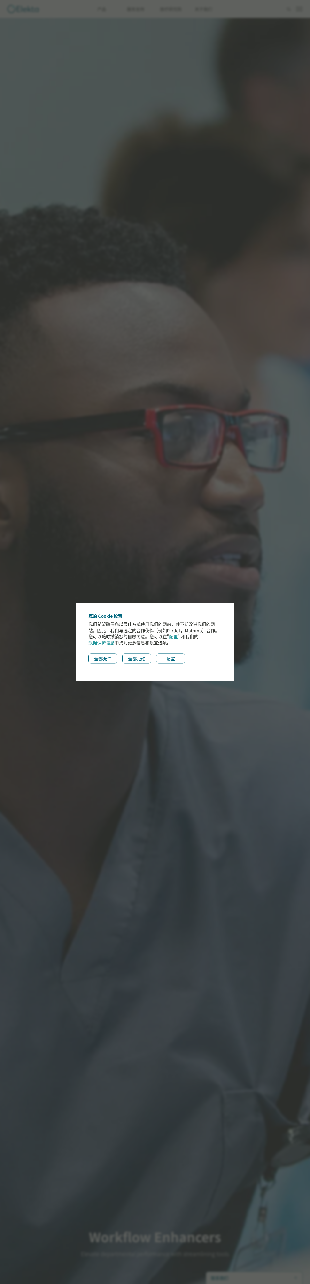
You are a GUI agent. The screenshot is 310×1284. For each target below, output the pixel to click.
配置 (173, 637)
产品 (101, 9)
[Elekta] (23, 9)
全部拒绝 (137, 659)
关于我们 (203, 9)
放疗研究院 (171, 9)
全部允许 (103, 659)
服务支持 (135, 9)
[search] (289, 9)
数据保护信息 (101, 643)
